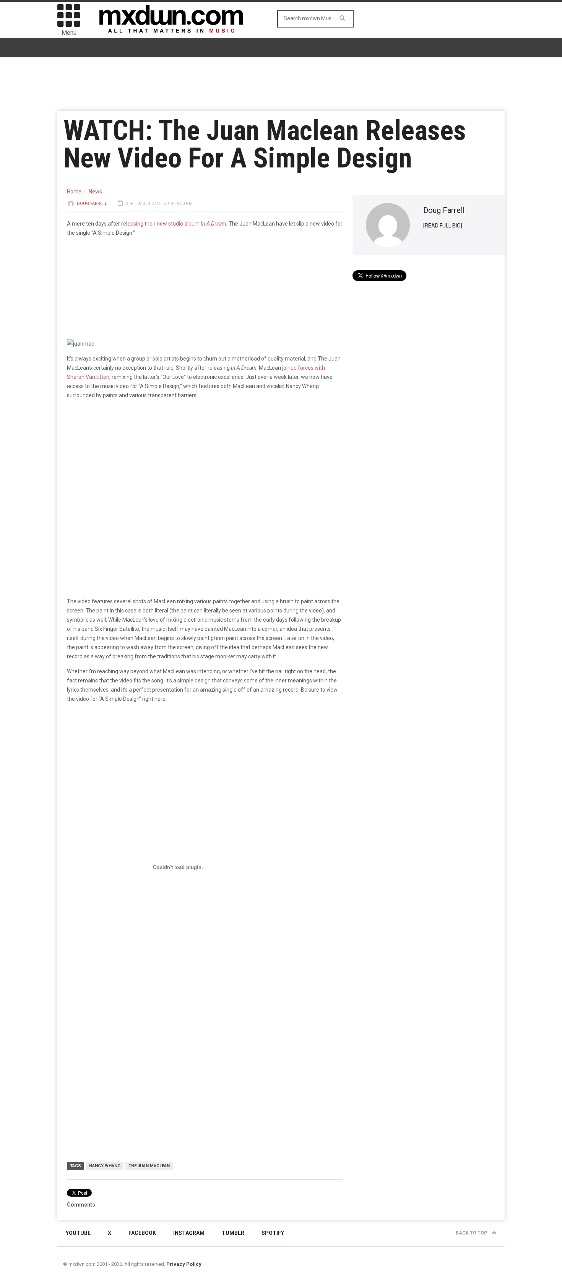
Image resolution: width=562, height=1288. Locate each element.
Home (74, 191)
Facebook (142, 1233)
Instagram (189, 1233)
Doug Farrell (92, 203)
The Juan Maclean (149, 1165)
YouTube (78, 1233)
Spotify (273, 1233)
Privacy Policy (183, 1264)
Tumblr (233, 1233)
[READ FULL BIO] (442, 226)
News (95, 191)
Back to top (472, 1233)
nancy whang (104, 1165)
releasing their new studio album (173, 224)
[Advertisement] (205, 997)
